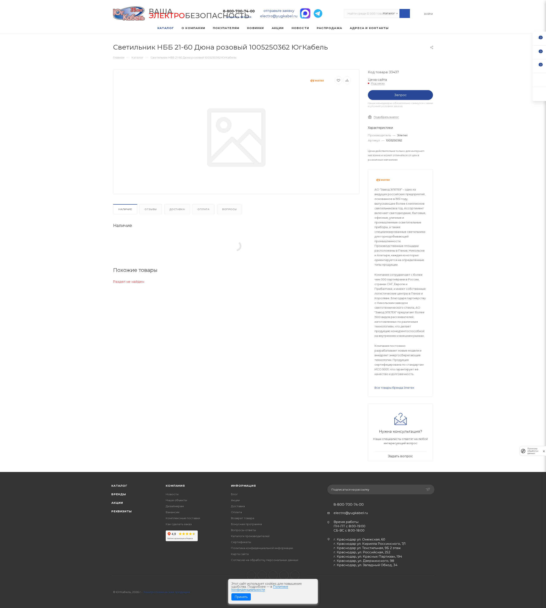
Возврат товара (242, 518)
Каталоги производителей (250, 536)
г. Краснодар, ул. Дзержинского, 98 (364, 561)
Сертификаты (241, 542)
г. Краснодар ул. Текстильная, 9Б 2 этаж (367, 548)
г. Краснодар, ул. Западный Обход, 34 (365, 565)
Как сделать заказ (179, 524)
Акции (117, 502)
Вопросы (229, 209)
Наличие (125, 209)
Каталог (119, 485)
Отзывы (151, 209)
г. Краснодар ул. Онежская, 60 (359, 539)
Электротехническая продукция (166, 592)
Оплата (203, 209)
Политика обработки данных (532, 450)
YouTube (273, 575)
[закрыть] (544, 451)
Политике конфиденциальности (259, 588)
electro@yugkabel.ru (351, 513)
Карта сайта (240, 554)
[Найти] (404, 13)
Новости (172, 494)
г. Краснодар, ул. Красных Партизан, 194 (368, 556)
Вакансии (172, 512)
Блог (234, 494)
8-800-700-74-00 (239, 11)
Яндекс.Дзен (294, 575)
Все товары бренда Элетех (394, 387)
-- (539, 38)
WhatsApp (284, 575)
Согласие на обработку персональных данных (264, 560)
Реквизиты (121, 511)
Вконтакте (251, 575)
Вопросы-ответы (243, 530)
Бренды (118, 494)
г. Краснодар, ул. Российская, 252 (362, 552)
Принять (241, 597)
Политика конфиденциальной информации (262, 548)
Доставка (177, 209)
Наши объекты (176, 500)
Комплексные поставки (183, 518)
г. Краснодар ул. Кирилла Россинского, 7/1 (370, 544)
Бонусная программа (246, 524)
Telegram (262, 575)
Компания (175, 485)
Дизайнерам (175, 506)
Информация (243, 485)
